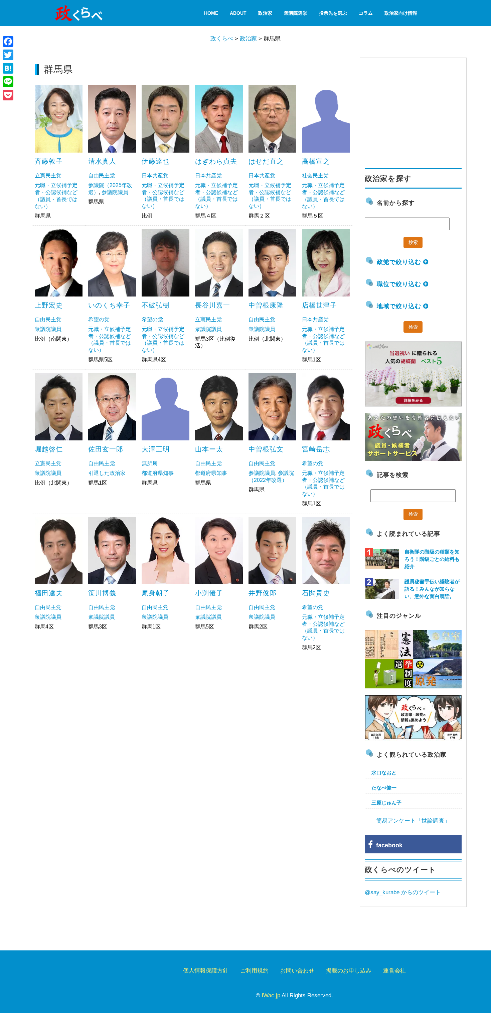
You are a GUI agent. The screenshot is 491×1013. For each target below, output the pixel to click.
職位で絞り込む (400, 284)
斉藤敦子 (49, 161)
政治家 (265, 13)
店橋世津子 (319, 305)
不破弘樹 (156, 305)
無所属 (150, 463)
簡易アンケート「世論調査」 (413, 821)
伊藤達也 (156, 161)
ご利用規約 (254, 970)
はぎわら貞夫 (216, 161)
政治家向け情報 (400, 13)
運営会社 (394, 970)
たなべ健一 (383, 787)
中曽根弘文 (266, 449)
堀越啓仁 (49, 449)
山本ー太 (209, 449)
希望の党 (99, 319)
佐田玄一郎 (105, 449)
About (238, 13)
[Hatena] (8, 68)
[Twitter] (8, 55)
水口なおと (383, 772)
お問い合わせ (297, 970)
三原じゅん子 (386, 803)
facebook (387, 845)
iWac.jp (271, 995)
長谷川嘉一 (212, 305)
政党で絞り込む (400, 262)
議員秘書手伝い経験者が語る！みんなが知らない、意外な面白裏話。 (432, 589)
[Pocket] (8, 95)
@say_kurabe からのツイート (403, 892)
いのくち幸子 (109, 305)
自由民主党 (101, 175)
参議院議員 (115, 192)
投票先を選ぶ (333, 13)
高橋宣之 (316, 161)
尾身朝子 (156, 593)
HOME (211, 13)
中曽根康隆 (266, 305)
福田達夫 (49, 593)
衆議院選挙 (295, 13)
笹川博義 (102, 593)
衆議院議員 (48, 329)
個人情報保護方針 (205, 970)
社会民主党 (315, 175)
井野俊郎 (263, 593)
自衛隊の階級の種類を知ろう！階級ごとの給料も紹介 (432, 559)
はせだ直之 (266, 161)
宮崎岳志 (316, 449)
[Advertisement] (192, 711)
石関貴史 (316, 593)
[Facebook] (8, 41)
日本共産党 (155, 175)
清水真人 (102, 161)
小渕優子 (209, 593)
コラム (366, 13)
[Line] (8, 81)
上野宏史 (49, 305)
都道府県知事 (158, 473)
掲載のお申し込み (348, 970)
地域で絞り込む (400, 306)
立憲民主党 (48, 175)
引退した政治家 (107, 473)
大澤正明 (156, 449)
